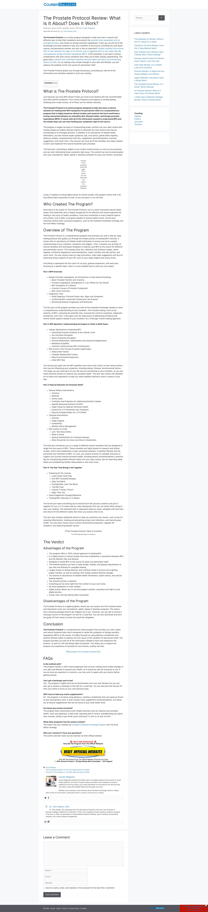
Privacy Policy (73, 908)
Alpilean (137, 116)
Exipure (137, 119)
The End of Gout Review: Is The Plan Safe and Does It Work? (68, 772)
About (58, 908)
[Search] (161, 17)
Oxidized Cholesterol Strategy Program (89, 725)
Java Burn (138, 122)
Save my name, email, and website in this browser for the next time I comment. (80, 888)
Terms (64, 908)
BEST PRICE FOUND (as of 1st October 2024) (194, 908)
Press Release (51, 767)
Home (53, 908)
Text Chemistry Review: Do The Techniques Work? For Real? (67, 770)
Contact (83, 908)
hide (55, 83)
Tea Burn (138, 124)
